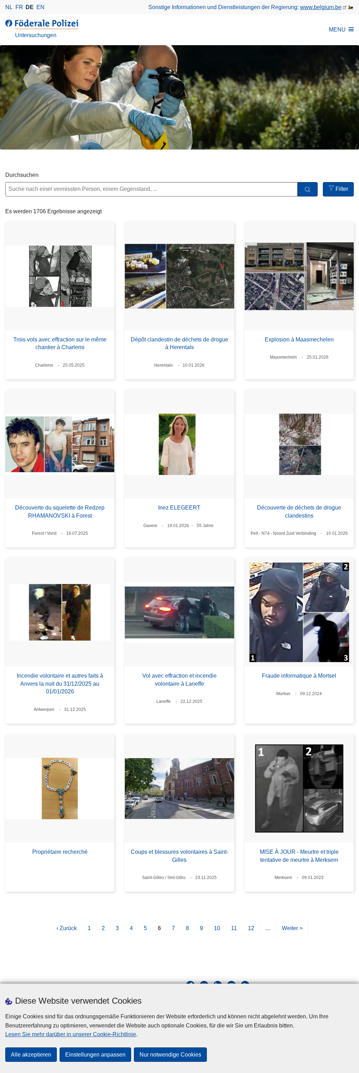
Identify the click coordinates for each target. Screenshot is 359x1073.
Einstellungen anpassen (95, 1055)
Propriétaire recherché (60, 852)
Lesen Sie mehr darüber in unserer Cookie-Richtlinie (70, 1034)
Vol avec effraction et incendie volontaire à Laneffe (179, 679)
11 (234, 931)
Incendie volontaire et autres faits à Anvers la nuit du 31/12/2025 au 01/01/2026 (60, 683)
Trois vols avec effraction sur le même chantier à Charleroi (60, 343)
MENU (337, 30)
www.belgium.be (320, 7)
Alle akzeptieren (31, 1055)
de (30, 7)
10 (217, 931)
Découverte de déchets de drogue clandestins (299, 511)
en (40, 7)
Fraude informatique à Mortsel (299, 676)
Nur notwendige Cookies (170, 1055)
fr (19, 7)
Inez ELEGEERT (179, 508)
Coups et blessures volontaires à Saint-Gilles (179, 856)
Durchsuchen (22, 175)
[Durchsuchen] (308, 189)
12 (251, 931)
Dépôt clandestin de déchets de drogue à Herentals (179, 343)
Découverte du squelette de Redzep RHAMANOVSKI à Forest (59, 511)
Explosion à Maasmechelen (299, 339)
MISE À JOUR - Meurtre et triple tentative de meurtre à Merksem (299, 856)
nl (9, 7)
